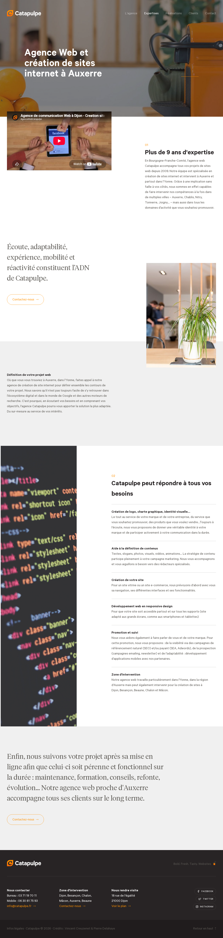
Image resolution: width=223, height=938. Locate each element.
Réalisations (174, 13)
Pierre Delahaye (104, 929)
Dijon (62, 896)
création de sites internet (162, 177)
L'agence (131, 13)
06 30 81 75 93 (28, 901)
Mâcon (163, 690)
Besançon (126, 690)
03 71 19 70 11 (27, 896)
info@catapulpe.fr (19, 906)
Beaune (139, 690)
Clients (193, 13)
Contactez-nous (70, 906)
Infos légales (15, 929)
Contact (210, 13)
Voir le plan (119, 906)
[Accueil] (24, 13)
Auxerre (75, 901)
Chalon (150, 690)
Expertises (151, 13)
